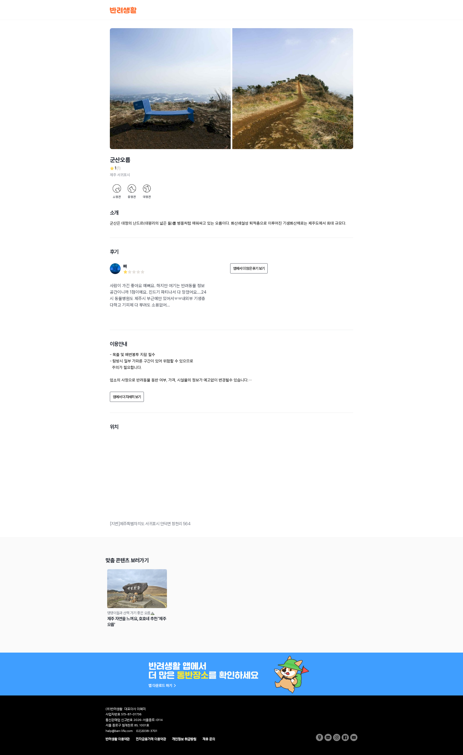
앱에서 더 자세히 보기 (127, 397)
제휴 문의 (209, 739)
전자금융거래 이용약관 (151, 739)
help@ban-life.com (119, 730)
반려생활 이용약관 (118, 739)
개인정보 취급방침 (184, 739)
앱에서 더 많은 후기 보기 (249, 268)
